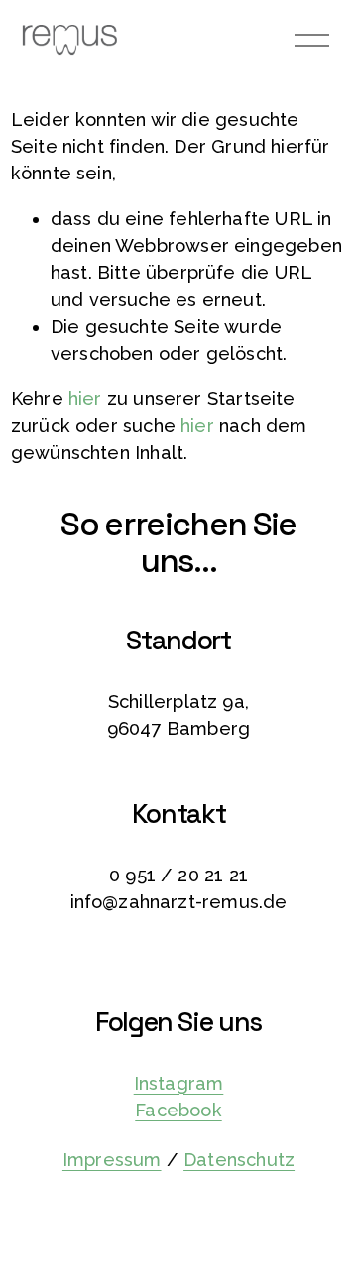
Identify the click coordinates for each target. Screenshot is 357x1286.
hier (85, 398)
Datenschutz (239, 1159)
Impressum (112, 1159)
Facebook (178, 1110)
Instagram (179, 1083)
